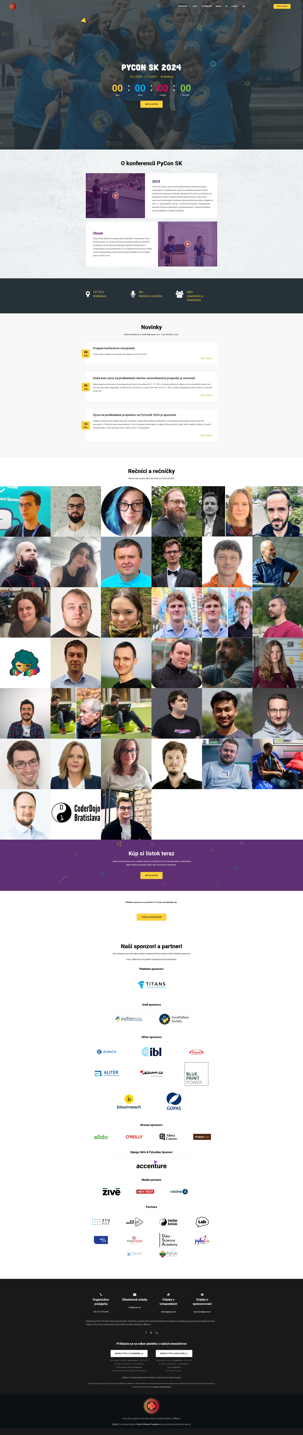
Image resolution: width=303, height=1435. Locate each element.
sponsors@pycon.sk (202, 1312)
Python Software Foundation (147, 1424)
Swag (218, 6)
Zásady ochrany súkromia (162, 1387)
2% (226, 6)
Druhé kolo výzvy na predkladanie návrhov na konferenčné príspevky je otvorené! (144, 378)
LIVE (195, 6)
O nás (235, 6)
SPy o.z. (147, 1324)
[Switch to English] (244, 6)
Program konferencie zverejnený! (114, 348)
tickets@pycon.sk (168, 1312)
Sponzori (207, 6)
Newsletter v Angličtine (172, 1353)
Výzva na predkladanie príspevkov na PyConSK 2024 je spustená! (134, 415)
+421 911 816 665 (101, 1312)
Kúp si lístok (282, 6)
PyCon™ (115, 1424)
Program (182, 6)
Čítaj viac (206, 358)
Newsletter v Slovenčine (127, 1353)
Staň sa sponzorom (151, 917)
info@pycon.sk (135, 1307)
